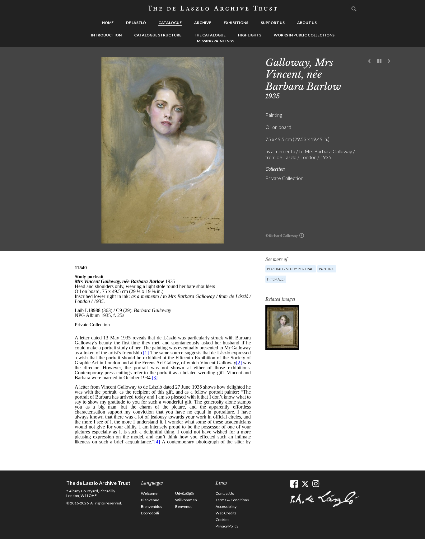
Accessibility (226, 506)
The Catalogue (210, 35)
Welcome (149, 493)
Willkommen (186, 500)
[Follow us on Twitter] (305, 484)
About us (307, 22)
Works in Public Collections (304, 35)
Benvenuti (184, 506)
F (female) (276, 279)
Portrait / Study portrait (290, 269)
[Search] (354, 8)
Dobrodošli (150, 513)
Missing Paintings (215, 41)
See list (379, 61)
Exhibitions (236, 22)
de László (136, 22)
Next (389, 61)
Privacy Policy (227, 526)
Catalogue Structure (157, 35)
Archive (202, 22)
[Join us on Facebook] (294, 484)
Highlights (249, 35)
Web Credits (226, 513)
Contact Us (225, 493)
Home (108, 22)
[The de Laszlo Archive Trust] (212, 8)
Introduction (106, 35)
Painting (326, 269)
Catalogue (170, 22)
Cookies (222, 519)
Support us (273, 22)
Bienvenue (150, 500)
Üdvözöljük (184, 493)
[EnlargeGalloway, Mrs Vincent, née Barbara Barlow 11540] (282, 327)
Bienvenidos (151, 506)
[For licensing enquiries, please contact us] (301, 235)
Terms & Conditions (232, 500)
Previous (369, 61)
